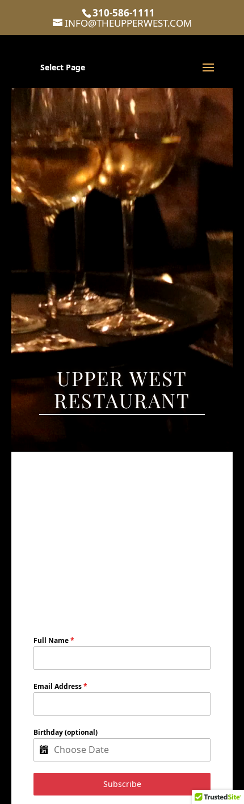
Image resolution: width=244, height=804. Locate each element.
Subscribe (122, 783)
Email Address (60, 686)
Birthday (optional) (65, 732)
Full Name (53, 640)
